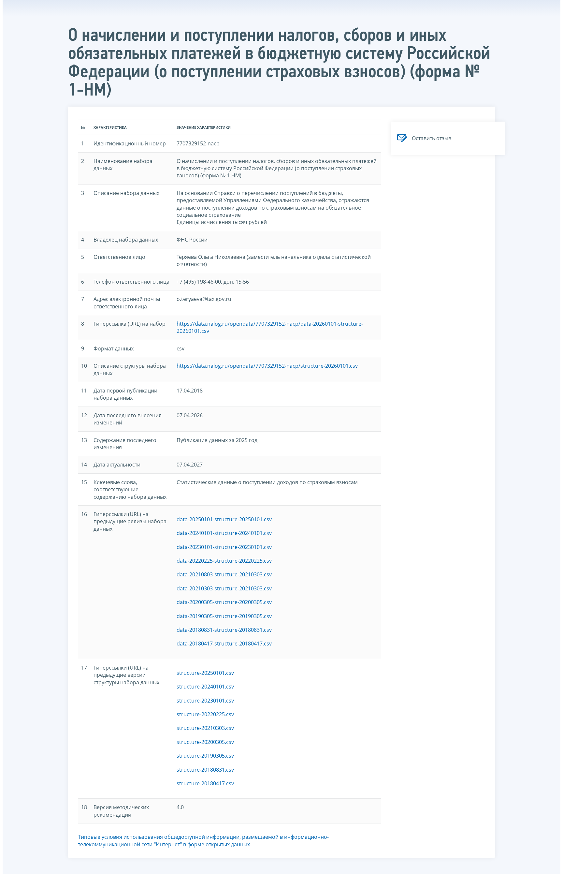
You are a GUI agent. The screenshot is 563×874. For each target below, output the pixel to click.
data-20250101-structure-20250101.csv (224, 519)
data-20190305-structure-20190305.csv (224, 616)
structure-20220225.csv (205, 714)
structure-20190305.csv (205, 755)
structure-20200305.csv (205, 742)
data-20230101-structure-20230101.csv (224, 547)
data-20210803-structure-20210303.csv (224, 574)
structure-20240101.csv (205, 686)
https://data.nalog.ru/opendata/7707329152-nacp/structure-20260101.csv (267, 365)
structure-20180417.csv (205, 783)
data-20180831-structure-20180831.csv (224, 629)
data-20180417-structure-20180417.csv (224, 643)
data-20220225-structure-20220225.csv (224, 560)
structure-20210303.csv (205, 728)
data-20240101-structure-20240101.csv (224, 533)
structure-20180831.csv (205, 769)
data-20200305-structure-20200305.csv (224, 602)
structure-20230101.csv (205, 700)
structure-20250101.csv (205, 672)
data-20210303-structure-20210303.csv (224, 588)
